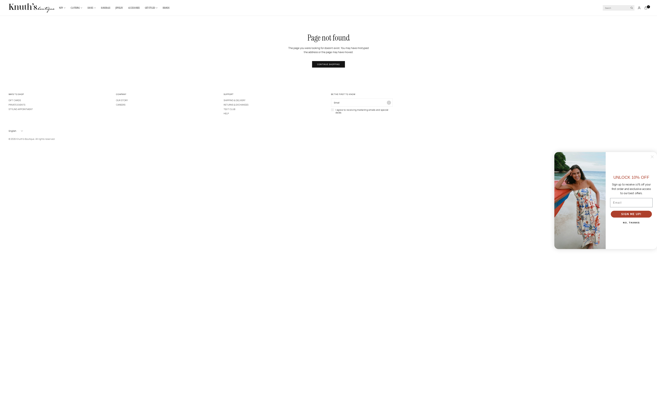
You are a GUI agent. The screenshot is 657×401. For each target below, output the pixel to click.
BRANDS (166, 7)
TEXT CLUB (229, 109)
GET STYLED (150, 7)
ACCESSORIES (134, 7)
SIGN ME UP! (631, 214)
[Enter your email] (389, 103)
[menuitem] (63, 8)
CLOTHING (75, 7)
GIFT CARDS (15, 100)
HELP (226, 113)
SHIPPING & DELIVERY (234, 100)
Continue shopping (328, 64)
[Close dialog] (652, 157)
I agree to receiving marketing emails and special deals (362, 111)
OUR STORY (122, 100)
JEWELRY (119, 7)
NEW (61, 7)
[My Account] (639, 8)
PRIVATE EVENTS (17, 104)
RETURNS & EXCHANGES (236, 104)
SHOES (90, 7)
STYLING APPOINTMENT (21, 109)
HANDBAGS (105, 7)
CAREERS (120, 104)
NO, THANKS (631, 223)
